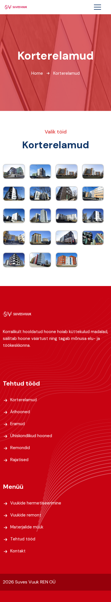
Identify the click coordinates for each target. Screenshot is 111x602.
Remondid (20, 448)
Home (37, 73)
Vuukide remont (25, 515)
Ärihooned (20, 412)
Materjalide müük (26, 527)
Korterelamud (23, 400)
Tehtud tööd (22, 539)
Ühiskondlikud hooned (31, 436)
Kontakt (18, 551)
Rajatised (19, 460)
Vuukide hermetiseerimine (35, 503)
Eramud (17, 424)
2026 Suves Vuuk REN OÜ (29, 582)
